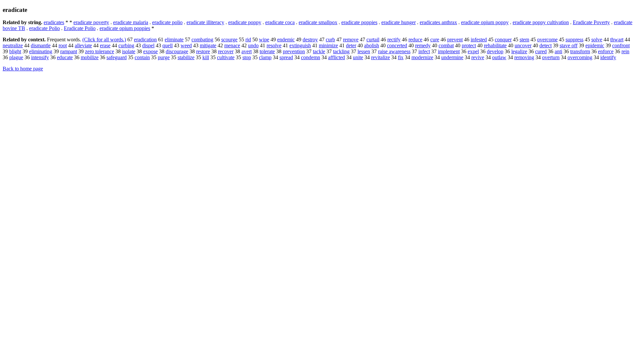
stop (246, 57)
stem (524, 39)
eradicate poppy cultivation (541, 22)
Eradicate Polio (80, 28)
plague (16, 57)
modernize (422, 57)
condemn (310, 57)
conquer (503, 39)
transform (580, 51)
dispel (148, 45)
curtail (372, 39)
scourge (229, 39)
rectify (394, 39)
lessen (364, 51)
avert (246, 51)
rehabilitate (495, 45)
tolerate (267, 51)
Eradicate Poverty (591, 22)
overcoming (580, 57)
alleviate (83, 45)
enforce (606, 51)
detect (545, 45)
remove (351, 39)
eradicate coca (280, 22)
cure (434, 39)
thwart (616, 39)
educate (65, 57)
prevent (455, 39)
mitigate (208, 45)
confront (621, 45)
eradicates (54, 22)
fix (400, 57)
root (63, 45)
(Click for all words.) (104, 39)
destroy (310, 39)
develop (495, 51)
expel (473, 51)
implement (449, 51)
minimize (328, 45)
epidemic (594, 45)
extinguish (300, 45)
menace (232, 45)
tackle (319, 51)
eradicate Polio (44, 28)
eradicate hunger (398, 22)
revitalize (380, 57)
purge (164, 57)
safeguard (116, 57)
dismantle (41, 45)
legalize (519, 51)
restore (203, 51)
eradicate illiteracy (205, 22)
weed (186, 45)
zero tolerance (99, 51)
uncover (523, 45)
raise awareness (394, 51)
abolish (371, 45)
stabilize (186, 57)
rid (248, 39)
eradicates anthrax (438, 22)
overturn (551, 57)
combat (446, 45)
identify (608, 57)
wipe (264, 39)
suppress (574, 39)
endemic (286, 39)
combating (202, 39)
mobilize (90, 57)
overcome (547, 39)
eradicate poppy (244, 22)
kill (205, 57)
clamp (265, 57)
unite (358, 57)
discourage (177, 51)
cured (541, 51)
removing (524, 57)
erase (105, 45)
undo (253, 45)
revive (477, 57)
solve (596, 39)
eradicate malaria (130, 22)
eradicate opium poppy (485, 22)
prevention (294, 51)
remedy (423, 45)
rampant (68, 51)
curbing (126, 45)
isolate (128, 51)
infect (424, 51)
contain (142, 57)
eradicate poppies (359, 22)
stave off (568, 45)
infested (479, 39)
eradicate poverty (91, 22)
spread (286, 57)
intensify (40, 57)
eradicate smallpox (318, 22)
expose (150, 51)
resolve (274, 45)
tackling (341, 51)
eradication (145, 39)
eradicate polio (167, 22)
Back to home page (23, 68)
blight (15, 51)
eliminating (40, 51)
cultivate (225, 57)
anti (558, 51)
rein (625, 51)
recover (225, 51)
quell (167, 45)
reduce (415, 39)
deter (351, 45)
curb (330, 39)
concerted (397, 45)
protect (469, 45)
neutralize (13, 45)
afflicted (336, 57)
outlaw (499, 57)
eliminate (174, 39)
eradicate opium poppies (125, 28)
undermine (452, 57)
